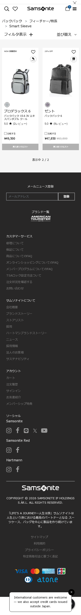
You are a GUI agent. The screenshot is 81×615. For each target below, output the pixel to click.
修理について (15, 243)
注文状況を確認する (19, 282)
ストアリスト (15, 320)
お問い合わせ (15, 288)
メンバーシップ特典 (19, 404)
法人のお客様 (15, 352)
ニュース (12, 339)
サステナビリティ (17, 359)
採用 (9, 326)
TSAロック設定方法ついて (23, 275)
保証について (15, 250)
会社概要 (12, 307)
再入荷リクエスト (20, 146)
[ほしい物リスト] (15, 8)
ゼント (50, 111)
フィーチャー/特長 (43, 21)
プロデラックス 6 (17, 111)
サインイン (13, 391)
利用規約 (39, 543)
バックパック (12, 21)
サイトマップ (39, 537)
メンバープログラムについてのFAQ (29, 269)
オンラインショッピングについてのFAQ (32, 262)
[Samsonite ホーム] (40, 9)
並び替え (64, 35)
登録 (66, 196)
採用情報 (12, 346)
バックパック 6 (53, 116)
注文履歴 (12, 384)
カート (10, 378)
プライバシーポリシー (39, 550)
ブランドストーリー (19, 314)
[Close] (75, 2)
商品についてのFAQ (19, 256)
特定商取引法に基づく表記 (40, 556)
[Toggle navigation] (74, 9)
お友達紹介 (13, 397)
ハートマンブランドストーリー (26, 333)
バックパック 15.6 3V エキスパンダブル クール (19, 117)
